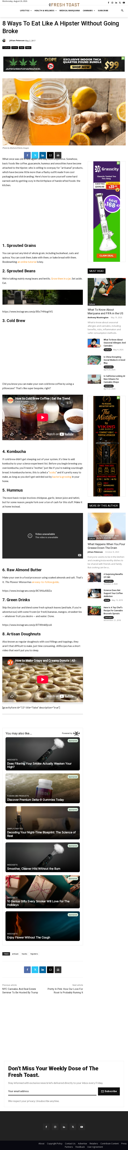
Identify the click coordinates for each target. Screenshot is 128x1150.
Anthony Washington (98, 317)
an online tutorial (27, 261)
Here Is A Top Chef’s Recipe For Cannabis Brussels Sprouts (113, 610)
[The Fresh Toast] (64, 4)
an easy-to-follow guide (45, 581)
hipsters (34, 954)
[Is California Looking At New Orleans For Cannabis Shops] (94, 379)
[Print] (58, 155)
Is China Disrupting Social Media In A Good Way (114, 360)
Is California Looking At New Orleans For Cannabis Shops (114, 379)
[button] (122, 10)
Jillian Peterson (17, 40)
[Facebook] (27, 155)
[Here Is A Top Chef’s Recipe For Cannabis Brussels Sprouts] (94, 610)
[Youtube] (81, 1127)
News (28, 47)
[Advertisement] (42, 215)
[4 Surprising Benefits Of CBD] (94, 577)
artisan (15, 954)
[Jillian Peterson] (4, 40)
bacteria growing (61, 476)
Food (21, 47)
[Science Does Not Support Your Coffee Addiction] (94, 593)
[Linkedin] (42, 155)
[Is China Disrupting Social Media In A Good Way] (94, 360)
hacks (24, 954)
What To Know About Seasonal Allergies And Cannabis (115, 343)
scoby (52, 472)
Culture (6, 47)
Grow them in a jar (61, 278)
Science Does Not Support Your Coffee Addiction (113, 593)
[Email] (50, 155)
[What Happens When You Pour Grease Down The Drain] (107, 526)
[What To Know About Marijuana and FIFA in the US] (107, 291)
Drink (14, 47)
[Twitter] (35, 155)
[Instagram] (55, 1127)
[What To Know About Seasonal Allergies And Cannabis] (94, 343)
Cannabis (109, 367)
